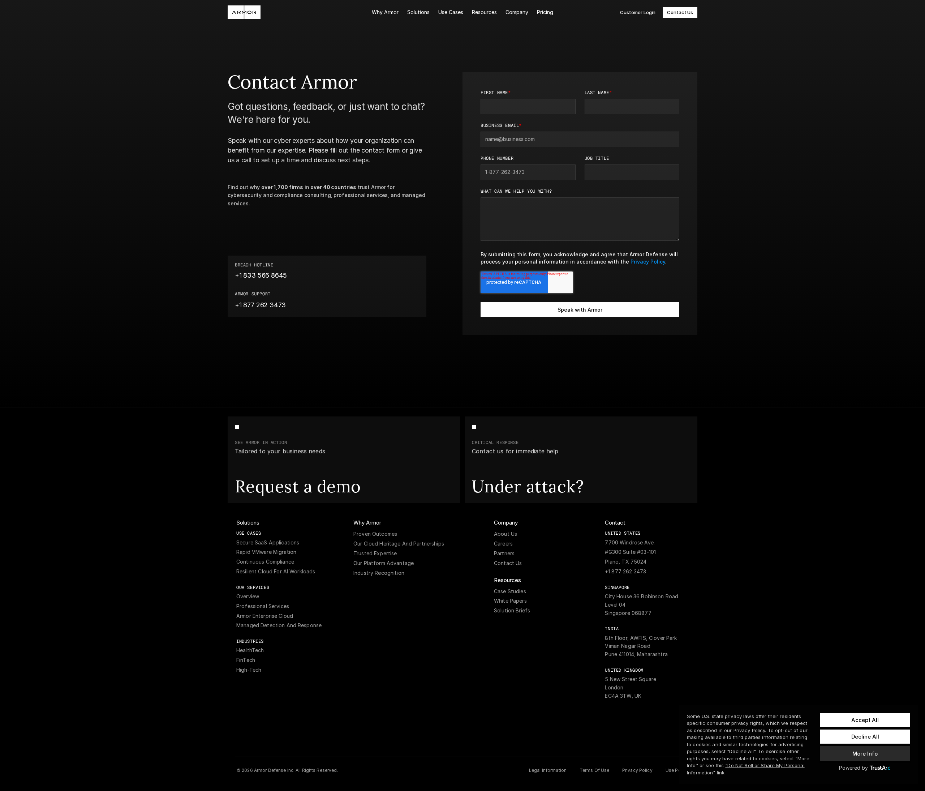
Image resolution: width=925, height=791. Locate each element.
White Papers (510, 601)
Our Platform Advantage (383, 563)
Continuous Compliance (265, 562)
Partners (504, 553)
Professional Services (262, 606)
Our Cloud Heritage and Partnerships (398, 543)
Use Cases (450, 12)
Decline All (865, 736)
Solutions (418, 12)
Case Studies (510, 591)
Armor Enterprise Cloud (264, 616)
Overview (247, 596)
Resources (484, 12)
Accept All (865, 720)
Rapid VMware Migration (266, 552)
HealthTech (250, 650)
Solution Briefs (512, 610)
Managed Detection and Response (279, 625)
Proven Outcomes (375, 534)
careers (503, 543)
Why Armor (385, 12)
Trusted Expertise (375, 553)
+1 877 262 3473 (625, 571)
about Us (505, 534)
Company (516, 12)
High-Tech (248, 670)
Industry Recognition (378, 573)
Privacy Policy (648, 261)
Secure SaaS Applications (267, 542)
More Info (865, 753)
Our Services (252, 587)
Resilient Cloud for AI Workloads (275, 571)
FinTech (245, 660)
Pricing (545, 12)
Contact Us (508, 563)
